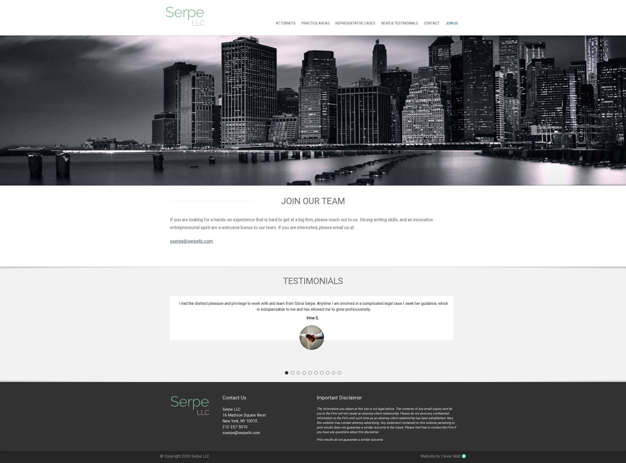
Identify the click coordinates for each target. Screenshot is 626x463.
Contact (432, 23)
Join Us (452, 23)
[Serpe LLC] (189, 406)
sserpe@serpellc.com (191, 241)
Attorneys (286, 23)
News (399, 23)
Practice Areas (316, 23)
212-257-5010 (235, 427)
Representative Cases (355, 23)
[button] (286, 373)
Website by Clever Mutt (441, 456)
